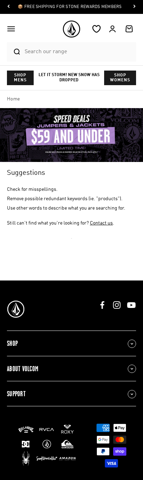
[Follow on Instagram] (116, 305)
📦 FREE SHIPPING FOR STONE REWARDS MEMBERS (69, 7)
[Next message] (134, 7)
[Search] (14, 51)
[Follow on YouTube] (131, 305)
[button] (11, 29)
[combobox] (79, 51)
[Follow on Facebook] (102, 305)
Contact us (101, 223)
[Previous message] (8, 7)
